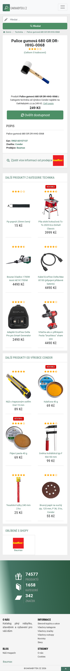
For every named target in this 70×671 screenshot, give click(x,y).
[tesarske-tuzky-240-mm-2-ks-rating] (18, 475)
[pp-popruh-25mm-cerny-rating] (18, 191)
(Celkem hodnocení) (35, 52)
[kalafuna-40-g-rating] (51, 371)
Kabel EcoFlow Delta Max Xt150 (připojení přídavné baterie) (51, 280)
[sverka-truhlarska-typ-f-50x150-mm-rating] (51, 423)
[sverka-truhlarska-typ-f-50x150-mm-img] (51, 438)
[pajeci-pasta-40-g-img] (18, 438)
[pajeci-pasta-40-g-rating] (18, 423)
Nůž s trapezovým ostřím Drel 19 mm (18, 403)
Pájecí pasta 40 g (18, 453)
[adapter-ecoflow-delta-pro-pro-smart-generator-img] (18, 317)
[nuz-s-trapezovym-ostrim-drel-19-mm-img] (18, 386)
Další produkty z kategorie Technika (29, 177)
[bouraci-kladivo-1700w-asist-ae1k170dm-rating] (18, 247)
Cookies (41, 656)
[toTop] (65, 669)
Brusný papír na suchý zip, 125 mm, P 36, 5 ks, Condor (51, 508)
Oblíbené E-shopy (16, 530)
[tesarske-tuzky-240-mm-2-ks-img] (18, 490)
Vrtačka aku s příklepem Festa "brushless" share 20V (50, 335)
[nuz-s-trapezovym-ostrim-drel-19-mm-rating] (18, 371)
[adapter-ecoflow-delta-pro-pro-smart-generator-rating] (18, 302)
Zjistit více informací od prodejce (31, 160)
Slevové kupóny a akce (49, 623)
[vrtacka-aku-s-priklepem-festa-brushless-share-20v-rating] (51, 302)
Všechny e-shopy (46, 635)
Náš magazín (9, 653)
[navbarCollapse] (62, 7)
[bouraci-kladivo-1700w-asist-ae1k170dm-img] (18, 261)
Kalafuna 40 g (51, 401)
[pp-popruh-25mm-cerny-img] (18, 206)
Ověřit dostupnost (37, 115)
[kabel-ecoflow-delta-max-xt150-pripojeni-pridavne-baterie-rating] (51, 247)
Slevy (40, 642)
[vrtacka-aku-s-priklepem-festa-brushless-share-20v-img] (51, 317)
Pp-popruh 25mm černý (18, 221)
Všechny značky (45, 631)
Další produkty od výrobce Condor (29, 357)
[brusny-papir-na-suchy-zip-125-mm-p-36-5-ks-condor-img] (51, 490)
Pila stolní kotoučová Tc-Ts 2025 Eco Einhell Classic (50, 225)
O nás (40, 653)
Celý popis (48, 103)
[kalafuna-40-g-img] (51, 386)
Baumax (21, 147)
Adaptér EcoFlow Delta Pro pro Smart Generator (18, 334)
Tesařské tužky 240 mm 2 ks (18, 507)
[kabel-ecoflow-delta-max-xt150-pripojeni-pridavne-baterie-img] (51, 261)
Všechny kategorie (46, 627)
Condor (19, 144)
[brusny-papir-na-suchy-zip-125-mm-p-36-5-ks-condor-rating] (51, 475)
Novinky (42, 638)
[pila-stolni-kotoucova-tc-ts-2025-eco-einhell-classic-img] (51, 206)
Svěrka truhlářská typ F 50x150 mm (50, 455)
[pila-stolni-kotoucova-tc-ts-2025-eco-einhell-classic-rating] (51, 191)
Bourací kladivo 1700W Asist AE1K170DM (18, 279)
